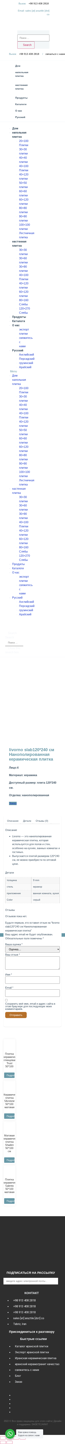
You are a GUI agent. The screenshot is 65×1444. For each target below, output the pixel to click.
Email (9, 987)
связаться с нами (55, 54)
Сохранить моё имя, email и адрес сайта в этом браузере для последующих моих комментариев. (30, 1006)
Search (21, 32)
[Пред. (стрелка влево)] (3, 1442)
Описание (13, 820)
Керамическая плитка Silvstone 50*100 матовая (12, 1101)
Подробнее (11, 1075)
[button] (14, 371)
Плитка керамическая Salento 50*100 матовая (12, 1185)
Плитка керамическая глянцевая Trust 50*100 (12, 1060)
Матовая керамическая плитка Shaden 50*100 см (12, 1143)
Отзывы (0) (42, 820)
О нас (16, 325)
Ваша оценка (14, 944)
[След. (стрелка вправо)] (9, 1442)
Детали (27, 820)
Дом (15, 128)
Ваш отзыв (12, 954)
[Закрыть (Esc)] (3, 1437)
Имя (8, 974)
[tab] (12, 821)
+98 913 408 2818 (39, 3)
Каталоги (18, 321)
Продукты (19, 317)
